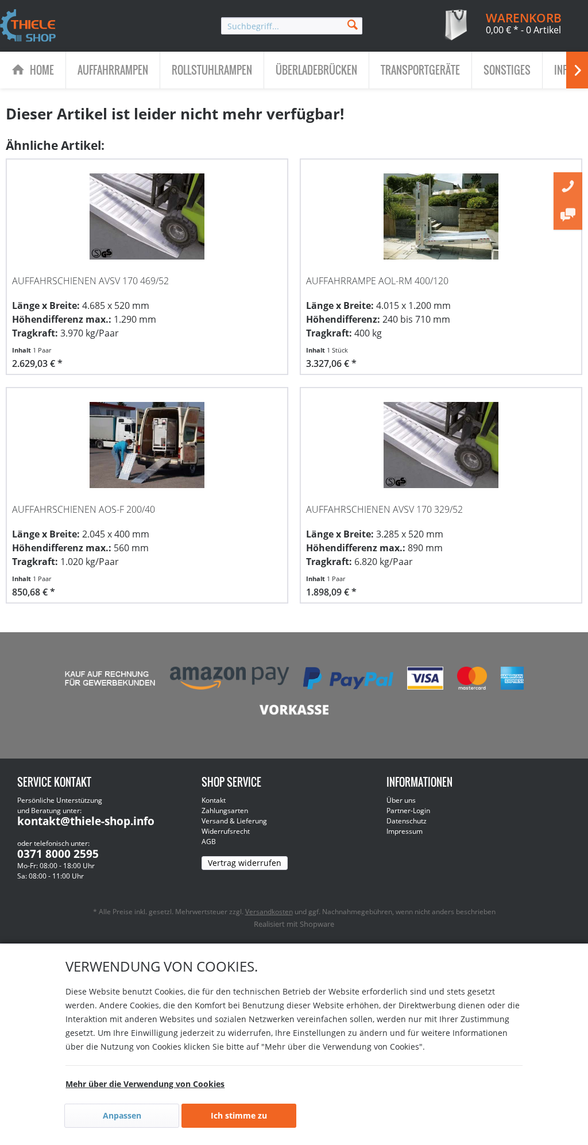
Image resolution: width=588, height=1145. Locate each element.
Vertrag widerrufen (244, 862)
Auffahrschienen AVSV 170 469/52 (90, 280)
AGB (209, 841)
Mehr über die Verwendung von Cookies (145, 1083)
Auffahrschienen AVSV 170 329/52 (384, 509)
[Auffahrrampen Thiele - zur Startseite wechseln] (28, 26)
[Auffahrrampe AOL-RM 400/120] (441, 216)
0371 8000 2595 (58, 853)
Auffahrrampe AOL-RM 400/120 (377, 280)
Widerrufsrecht (226, 831)
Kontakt (214, 800)
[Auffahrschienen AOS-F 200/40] (147, 445)
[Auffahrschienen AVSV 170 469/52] (147, 216)
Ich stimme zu (239, 1115)
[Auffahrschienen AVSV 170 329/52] (441, 445)
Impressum (404, 831)
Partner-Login (408, 810)
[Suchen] (352, 24)
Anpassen (122, 1115)
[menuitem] (291, 25)
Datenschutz (406, 821)
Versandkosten (269, 911)
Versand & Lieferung (234, 821)
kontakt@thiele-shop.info (85, 821)
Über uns (401, 800)
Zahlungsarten (225, 810)
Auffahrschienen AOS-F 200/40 (83, 509)
